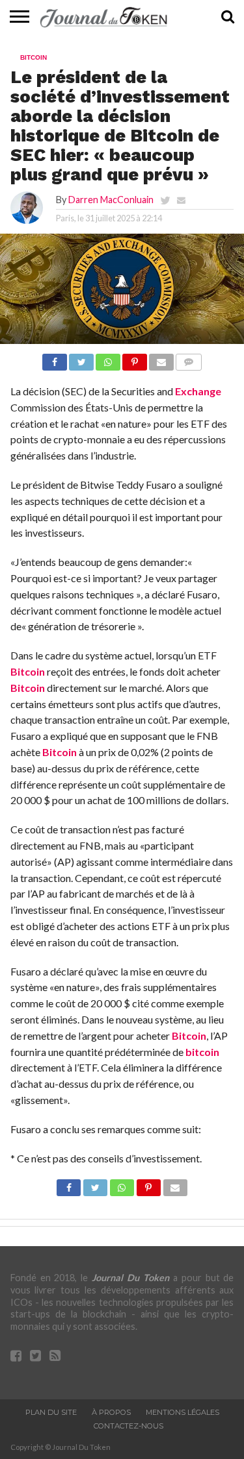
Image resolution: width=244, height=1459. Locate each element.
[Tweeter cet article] (81, 358)
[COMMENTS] (189, 358)
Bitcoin (27, 671)
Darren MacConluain (111, 199)
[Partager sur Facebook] (54, 358)
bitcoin (202, 1052)
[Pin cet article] (134, 358)
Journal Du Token (130, 1277)
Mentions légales (182, 1412)
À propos (111, 1412)
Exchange (198, 391)
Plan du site (51, 1412)
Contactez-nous (128, 1425)
